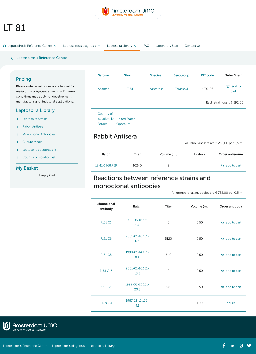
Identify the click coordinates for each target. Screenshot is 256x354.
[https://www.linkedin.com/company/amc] (232, 345)
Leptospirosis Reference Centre (25, 346)
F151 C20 (106, 287)
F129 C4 (106, 303)
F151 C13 (106, 271)
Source (103, 124)
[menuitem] (31, 46)
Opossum (123, 124)
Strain (128, 75)
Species (155, 75)
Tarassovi (181, 89)
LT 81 (129, 89)
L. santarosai (155, 89)
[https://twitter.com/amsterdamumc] (249, 345)
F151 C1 (106, 222)
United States (125, 119)
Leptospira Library (101, 346)
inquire (231, 303)
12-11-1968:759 (106, 165)
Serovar (103, 75)
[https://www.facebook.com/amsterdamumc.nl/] (224, 345)
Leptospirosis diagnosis (68, 346)
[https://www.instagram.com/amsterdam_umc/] (241, 345)
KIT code (207, 75)
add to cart (233, 165)
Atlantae (103, 89)
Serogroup (181, 75)
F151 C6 (106, 238)
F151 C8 (106, 255)
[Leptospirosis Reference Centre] (128, 15)
